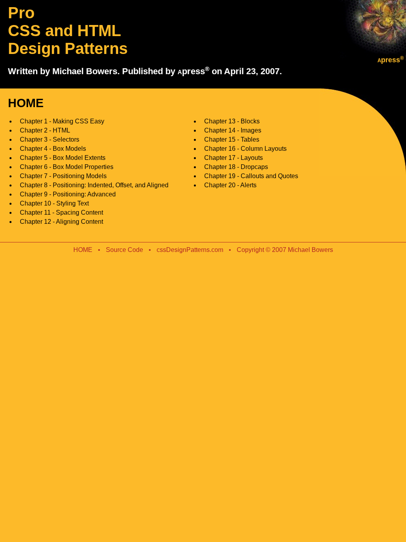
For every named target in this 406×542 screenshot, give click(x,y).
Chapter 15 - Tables (231, 139)
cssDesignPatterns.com (190, 249)
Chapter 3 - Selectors (49, 139)
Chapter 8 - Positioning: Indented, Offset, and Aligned (94, 185)
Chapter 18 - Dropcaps (236, 166)
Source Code (124, 249)
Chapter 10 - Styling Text (54, 203)
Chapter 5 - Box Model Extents (62, 157)
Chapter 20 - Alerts (230, 185)
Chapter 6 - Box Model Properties (66, 166)
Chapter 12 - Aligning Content (61, 221)
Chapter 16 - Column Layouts (245, 148)
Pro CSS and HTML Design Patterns (68, 30)
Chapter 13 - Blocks (232, 121)
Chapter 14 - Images (232, 130)
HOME (82, 249)
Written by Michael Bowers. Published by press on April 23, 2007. (145, 71)
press (390, 60)
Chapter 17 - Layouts (233, 157)
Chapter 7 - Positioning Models (63, 176)
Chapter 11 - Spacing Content (61, 212)
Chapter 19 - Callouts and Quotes (251, 176)
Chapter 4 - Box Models (53, 148)
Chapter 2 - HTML (45, 130)
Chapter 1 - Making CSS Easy (62, 121)
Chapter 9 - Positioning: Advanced (68, 194)
